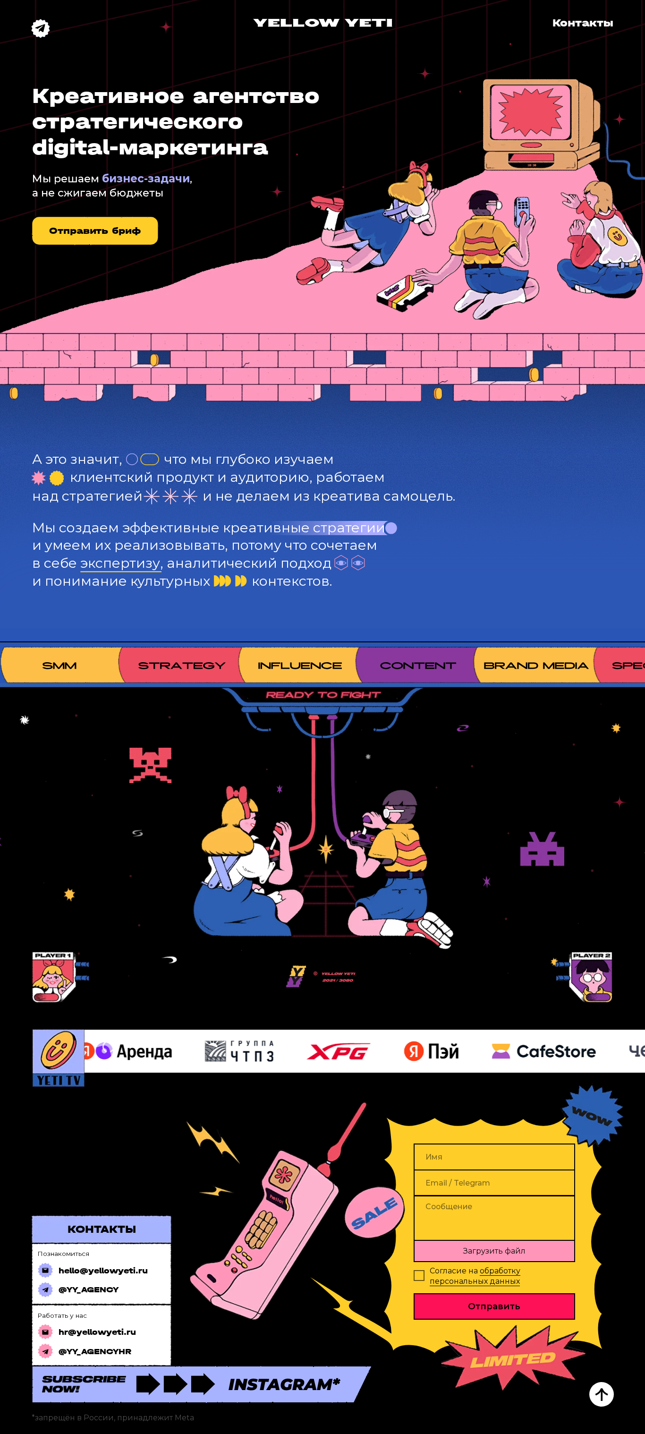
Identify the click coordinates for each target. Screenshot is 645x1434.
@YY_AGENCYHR (95, 1351)
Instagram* (284, 1384)
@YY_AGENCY (89, 1289)
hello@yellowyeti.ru (103, 1270)
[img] (322, 23)
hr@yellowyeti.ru (97, 1332)
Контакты (582, 23)
